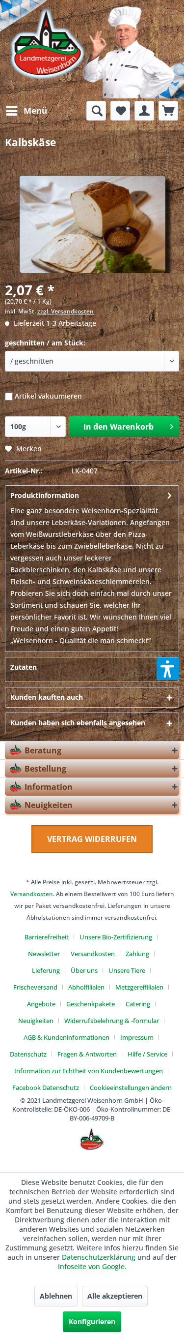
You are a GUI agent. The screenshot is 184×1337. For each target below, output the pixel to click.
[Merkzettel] (120, 111)
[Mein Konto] (144, 111)
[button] (168, 668)
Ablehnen (56, 1296)
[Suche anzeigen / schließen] (96, 111)
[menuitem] (26, 111)
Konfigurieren (92, 1321)
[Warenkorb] (168, 111)
